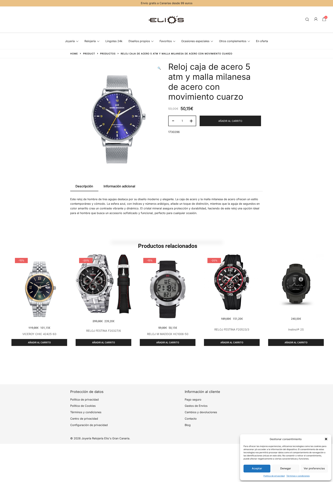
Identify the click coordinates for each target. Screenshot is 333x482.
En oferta (262, 41)
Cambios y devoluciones (201, 412)
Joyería (70, 41)
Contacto (191, 418)
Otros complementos (232, 41)
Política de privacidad (274, 476)
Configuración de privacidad (89, 425)
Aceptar (257, 468)
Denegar (285, 468)
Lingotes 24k (113, 41)
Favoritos (166, 41)
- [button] (173, 120)
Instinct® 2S (296, 329)
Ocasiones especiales (195, 41)
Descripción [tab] (84, 186)
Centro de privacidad (84, 418)
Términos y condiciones (298, 476)
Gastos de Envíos (196, 405)
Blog (188, 425)
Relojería (90, 41)
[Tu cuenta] (316, 19)
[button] (326, 439)
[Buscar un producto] (307, 19)
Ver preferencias (314, 468)
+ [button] (191, 120)
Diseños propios (139, 41)
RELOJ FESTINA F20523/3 (231, 329)
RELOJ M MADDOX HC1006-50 (167, 334)
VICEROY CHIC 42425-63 (39, 334)
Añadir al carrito (230, 120)
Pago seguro (193, 399)
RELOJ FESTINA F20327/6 (103, 330)
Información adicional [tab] (119, 186)
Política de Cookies (83, 405)
